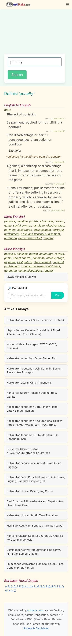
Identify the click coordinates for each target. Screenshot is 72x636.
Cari (57, 295)
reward (59, 221)
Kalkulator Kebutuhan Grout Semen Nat (32, 358)
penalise (9, 221)
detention (10, 238)
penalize (22, 221)
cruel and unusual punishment (40, 234)
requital (48, 238)
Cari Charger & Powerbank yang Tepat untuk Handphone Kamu (35, 503)
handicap (39, 225)
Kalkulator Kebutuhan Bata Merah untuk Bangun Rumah (32, 437)
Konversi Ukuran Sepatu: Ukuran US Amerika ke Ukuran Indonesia (35, 537)
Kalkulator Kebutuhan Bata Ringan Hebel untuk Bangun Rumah (32, 408)
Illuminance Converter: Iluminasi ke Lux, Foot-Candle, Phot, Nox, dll (35, 565)
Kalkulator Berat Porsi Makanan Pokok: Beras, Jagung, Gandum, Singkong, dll (36, 479)
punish (33, 221)
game (8, 225)
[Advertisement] (36, 33)
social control (22, 225)
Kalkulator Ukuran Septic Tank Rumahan (32, 515)
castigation (24, 230)
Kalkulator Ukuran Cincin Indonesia (29, 382)
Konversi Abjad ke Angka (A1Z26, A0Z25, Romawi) (32, 346)
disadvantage (55, 225)
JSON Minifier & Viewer (21, 276)
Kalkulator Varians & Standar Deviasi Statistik (35, 320)
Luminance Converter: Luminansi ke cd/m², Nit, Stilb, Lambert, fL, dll (34, 551)
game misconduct (30, 238)
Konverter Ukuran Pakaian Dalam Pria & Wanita (32, 394)
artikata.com (35, 610)
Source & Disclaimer (36, 628)
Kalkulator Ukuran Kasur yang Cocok (30, 491)
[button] (67, 4)
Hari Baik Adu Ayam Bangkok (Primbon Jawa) (35, 525)
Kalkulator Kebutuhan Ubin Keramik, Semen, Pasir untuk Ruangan (34, 370)
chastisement (42, 230)
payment (10, 230)
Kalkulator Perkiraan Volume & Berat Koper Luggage (34, 465)
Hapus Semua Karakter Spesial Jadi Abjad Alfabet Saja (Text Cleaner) (33, 332)
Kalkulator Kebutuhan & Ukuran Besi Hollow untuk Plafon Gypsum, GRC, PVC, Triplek (34, 422)
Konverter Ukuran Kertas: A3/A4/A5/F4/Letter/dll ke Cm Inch (28, 451)
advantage (46, 221)
